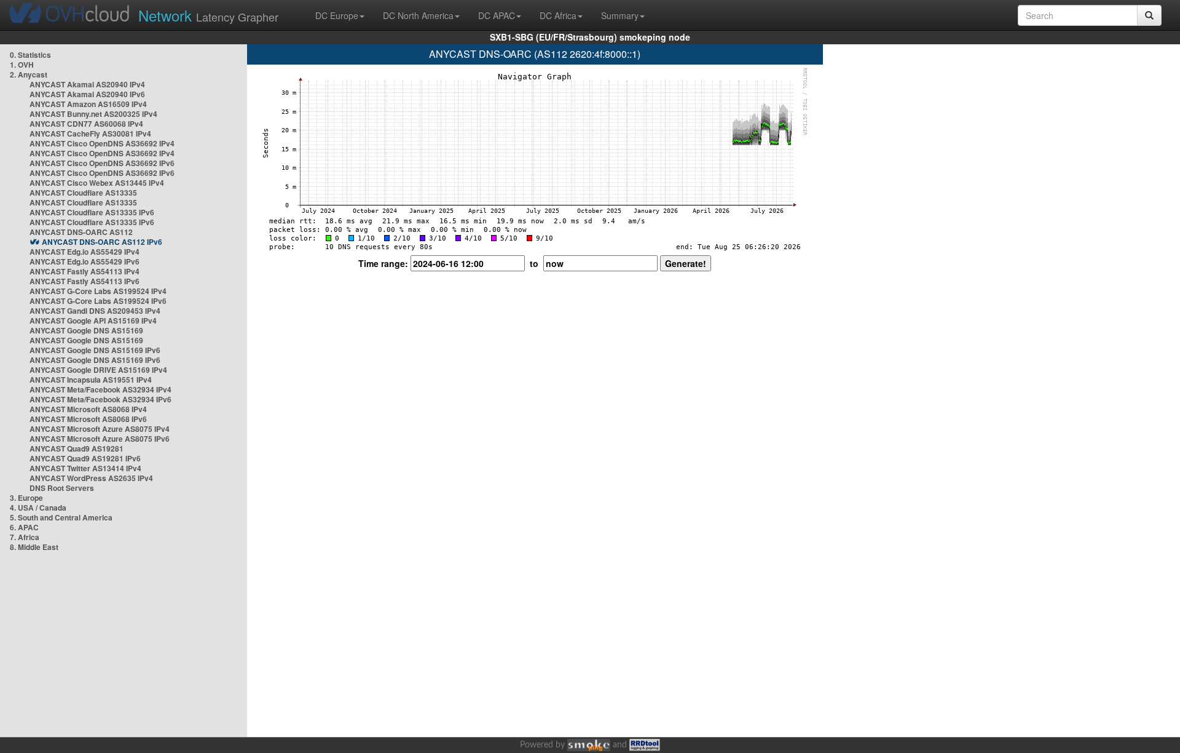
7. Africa (24, 537)
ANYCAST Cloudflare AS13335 (83, 192)
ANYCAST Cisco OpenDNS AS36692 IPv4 (102, 143)
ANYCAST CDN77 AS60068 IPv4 (86, 123)
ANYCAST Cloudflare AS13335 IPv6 (92, 212)
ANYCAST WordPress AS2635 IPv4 (91, 478)
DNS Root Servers (62, 487)
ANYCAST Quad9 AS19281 (77, 448)
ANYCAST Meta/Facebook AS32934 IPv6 (100, 399)
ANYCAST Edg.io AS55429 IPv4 (85, 251)
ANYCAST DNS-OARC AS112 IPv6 (102, 241)
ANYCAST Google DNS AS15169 (86, 330)
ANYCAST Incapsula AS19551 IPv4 (91, 379)
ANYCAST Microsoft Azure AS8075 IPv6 (100, 438)
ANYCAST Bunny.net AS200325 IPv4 (93, 113)
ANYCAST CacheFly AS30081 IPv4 (90, 133)
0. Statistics (30, 54)
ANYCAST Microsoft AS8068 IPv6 (88, 418)
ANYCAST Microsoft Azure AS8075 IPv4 (100, 428)
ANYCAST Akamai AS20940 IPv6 (87, 94)
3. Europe (26, 497)
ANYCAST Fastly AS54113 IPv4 (85, 271)
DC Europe (336, 15)
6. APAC (24, 527)
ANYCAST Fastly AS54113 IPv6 (85, 281)
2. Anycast (28, 74)
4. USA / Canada (38, 507)
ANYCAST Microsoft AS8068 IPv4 (88, 409)
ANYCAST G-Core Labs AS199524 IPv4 (98, 291)
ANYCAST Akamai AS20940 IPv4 (87, 84)
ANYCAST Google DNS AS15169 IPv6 (95, 350)
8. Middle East (34, 546)
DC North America (418, 15)
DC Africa (558, 15)
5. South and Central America (61, 517)
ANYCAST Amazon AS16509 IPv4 (88, 104)
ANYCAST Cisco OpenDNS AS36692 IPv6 (102, 163)
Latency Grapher (208, 15)
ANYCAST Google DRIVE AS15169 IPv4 (98, 369)
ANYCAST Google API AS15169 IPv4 (93, 320)
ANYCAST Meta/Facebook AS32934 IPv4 (100, 389)
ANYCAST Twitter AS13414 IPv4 (85, 468)
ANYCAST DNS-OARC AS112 (81, 231)
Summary (620, 15)
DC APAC (496, 15)
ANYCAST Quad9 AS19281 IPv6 (85, 458)
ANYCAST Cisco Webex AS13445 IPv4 (97, 182)
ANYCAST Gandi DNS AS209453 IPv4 (95, 310)
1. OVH (22, 64)
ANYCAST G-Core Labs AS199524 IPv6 (98, 300)
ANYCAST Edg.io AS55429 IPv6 (85, 261)
